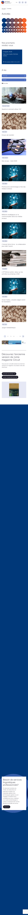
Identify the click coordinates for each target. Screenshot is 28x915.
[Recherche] (19, 2)
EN (16, 2)
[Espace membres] (22, 2)
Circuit (4, 80)
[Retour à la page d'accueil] (6, 2)
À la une (5, 75)
